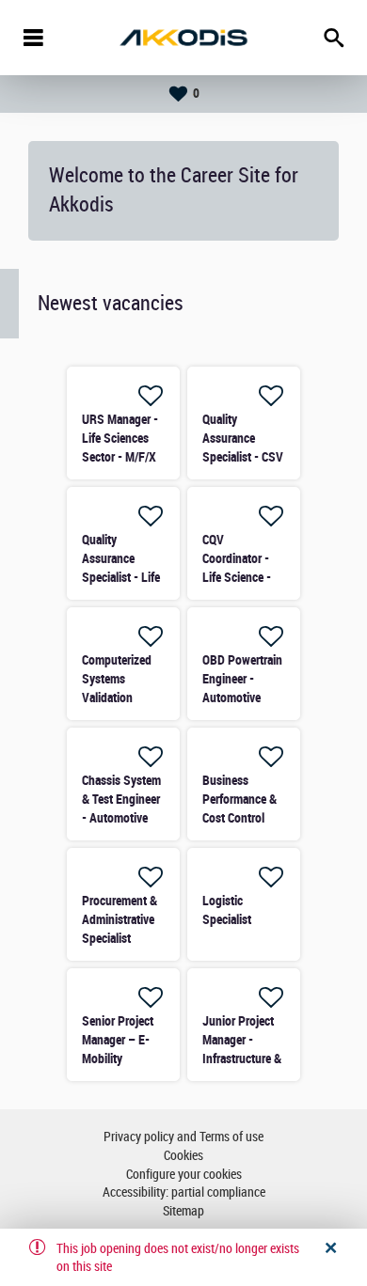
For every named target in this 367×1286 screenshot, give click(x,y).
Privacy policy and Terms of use (183, 1137)
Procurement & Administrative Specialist (119, 919)
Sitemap (183, 1211)
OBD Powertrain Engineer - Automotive (242, 678)
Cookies (183, 1156)
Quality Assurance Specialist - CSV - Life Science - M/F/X (242, 457)
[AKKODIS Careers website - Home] (183, 37)
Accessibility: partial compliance (184, 1192)
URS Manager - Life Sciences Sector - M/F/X (120, 438)
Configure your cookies (184, 1175)
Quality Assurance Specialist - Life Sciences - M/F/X (121, 577)
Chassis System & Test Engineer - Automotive (121, 799)
